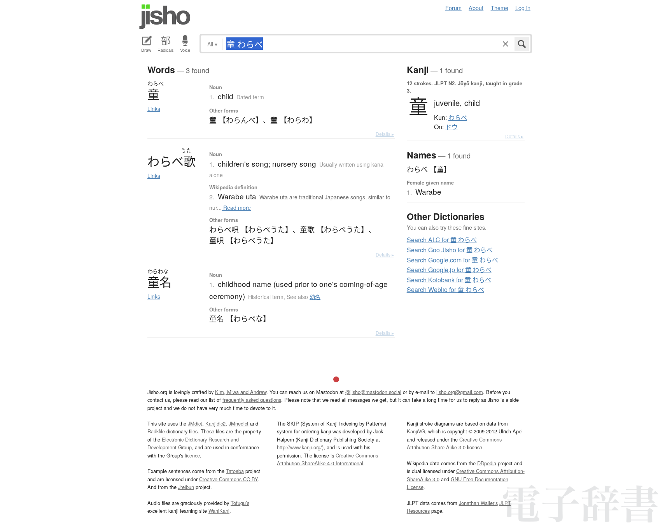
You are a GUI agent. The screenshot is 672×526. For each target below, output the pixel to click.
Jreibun (186, 487)
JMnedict (238, 423)
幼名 (315, 297)
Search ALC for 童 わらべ (442, 239)
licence (192, 455)
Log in (522, 8)
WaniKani (218, 510)
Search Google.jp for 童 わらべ (449, 269)
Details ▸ (385, 133)
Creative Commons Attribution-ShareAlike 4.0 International (327, 459)
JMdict (195, 423)
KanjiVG (416, 431)
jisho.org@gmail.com (459, 392)
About (476, 8)
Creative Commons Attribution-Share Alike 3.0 (454, 443)
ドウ (451, 127)
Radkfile (156, 431)
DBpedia (486, 463)
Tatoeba (235, 471)
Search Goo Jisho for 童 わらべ (450, 249)
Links (153, 109)
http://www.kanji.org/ (299, 447)
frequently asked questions (251, 399)
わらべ (457, 117)
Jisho (165, 16)
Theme (499, 8)
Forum (453, 8)
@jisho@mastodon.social (373, 392)
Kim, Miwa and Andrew (240, 392)
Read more (236, 207)
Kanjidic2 (215, 423)
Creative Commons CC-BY (228, 479)
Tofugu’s (240, 503)
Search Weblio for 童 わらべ (445, 289)
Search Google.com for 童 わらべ (452, 259)
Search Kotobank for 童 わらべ (449, 279)
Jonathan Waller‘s (478, 503)
